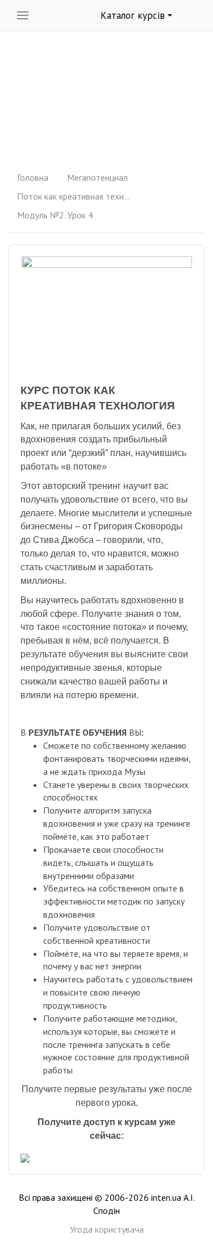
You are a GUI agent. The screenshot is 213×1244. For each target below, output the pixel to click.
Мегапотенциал (97, 177)
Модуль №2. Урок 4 (55, 215)
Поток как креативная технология (74, 196)
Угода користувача (107, 1229)
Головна (32, 177)
